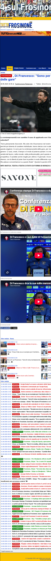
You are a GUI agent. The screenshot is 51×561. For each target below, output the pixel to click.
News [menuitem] (10, 68)
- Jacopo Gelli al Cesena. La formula (28, 474)
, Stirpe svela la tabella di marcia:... (23, 344)
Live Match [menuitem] (42, 68)
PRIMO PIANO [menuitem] (19, 68)
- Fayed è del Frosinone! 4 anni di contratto (30, 516)
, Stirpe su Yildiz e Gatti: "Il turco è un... (24, 368)
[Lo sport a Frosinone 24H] (16, 24)
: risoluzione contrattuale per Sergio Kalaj (30, 387)
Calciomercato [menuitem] (31, 68)
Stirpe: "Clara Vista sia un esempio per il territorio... (23, 352)
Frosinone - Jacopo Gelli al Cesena (30, 506)
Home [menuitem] (3, 68)
